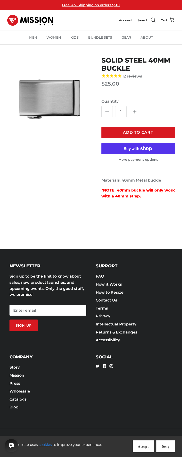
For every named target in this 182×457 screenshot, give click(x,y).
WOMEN (53, 37)
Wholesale (19, 391)
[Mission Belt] (30, 20)
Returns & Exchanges (116, 332)
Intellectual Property (116, 324)
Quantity (109, 101)
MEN (33, 37)
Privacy (103, 316)
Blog (13, 407)
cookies (45, 444)
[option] (49, 98)
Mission (16, 375)
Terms (102, 308)
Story (14, 367)
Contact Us (106, 300)
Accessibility (108, 340)
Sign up (24, 325)
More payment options (138, 160)
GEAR (126, 37)
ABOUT (147, 37)
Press (14, 383)
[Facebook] (104, 366)
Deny (166, 446)
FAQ (100, 276)
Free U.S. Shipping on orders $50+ (91, 5)
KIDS (74, 37)
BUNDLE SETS (100, 37)
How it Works (109, 284)
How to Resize (109, 292)
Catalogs (18, 399)
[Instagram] (111, 366)
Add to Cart (138, 132)
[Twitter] (97, 366)
